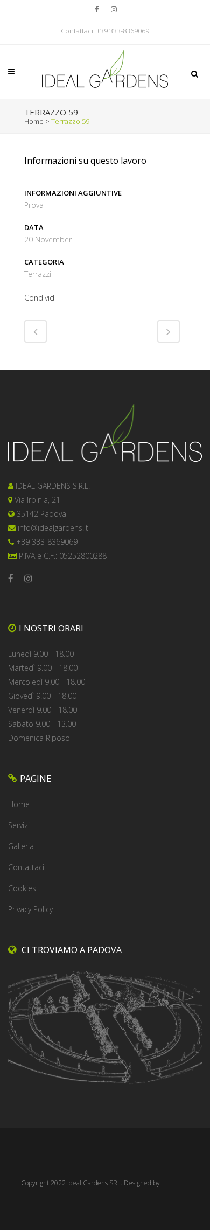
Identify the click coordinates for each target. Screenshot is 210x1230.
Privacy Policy (30, 909)
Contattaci (26, 867)
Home (34, 121)
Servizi (19, 825)
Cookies (22, 888)
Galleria (21, 846)
